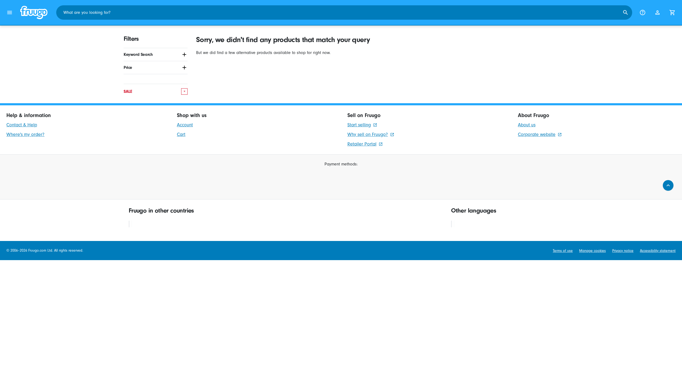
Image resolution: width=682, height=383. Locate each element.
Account (185, 125)
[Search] (625, 12)
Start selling (359, 125)
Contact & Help (21, 125)
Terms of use (563, 250)
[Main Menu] (9, 12)
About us (526, 125)
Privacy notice (623, 250)
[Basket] (672, 12)
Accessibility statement (658, 250)
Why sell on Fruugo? (367, 134)
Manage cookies (592, 250)
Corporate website (536, 134)
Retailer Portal (361, 144)
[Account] (657, 12)
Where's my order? (25, 134)
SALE (154, 91)
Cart (181, 134)
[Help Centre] (642, 12)
